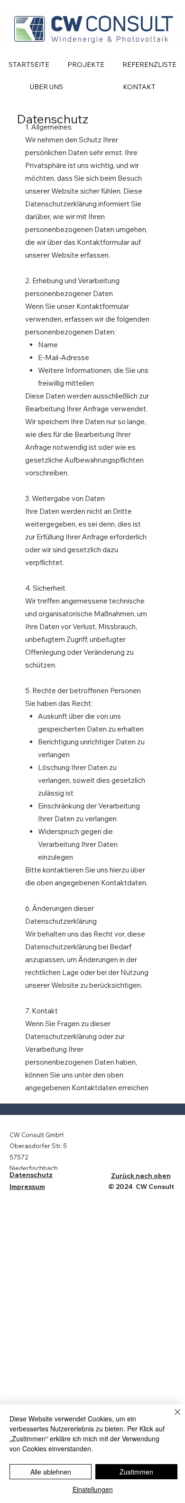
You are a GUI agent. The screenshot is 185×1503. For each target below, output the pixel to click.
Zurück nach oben (141, 1175)
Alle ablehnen (50, 1471)
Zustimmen (136, 1471)
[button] (85, 65)
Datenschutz (31, 1174)
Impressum (27, 1186)
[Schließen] (171, 1417)
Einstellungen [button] (93, 1489)
